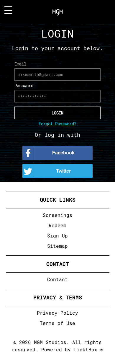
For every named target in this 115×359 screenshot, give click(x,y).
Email (20, 64)
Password (23, 85)
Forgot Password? (57, 124)
